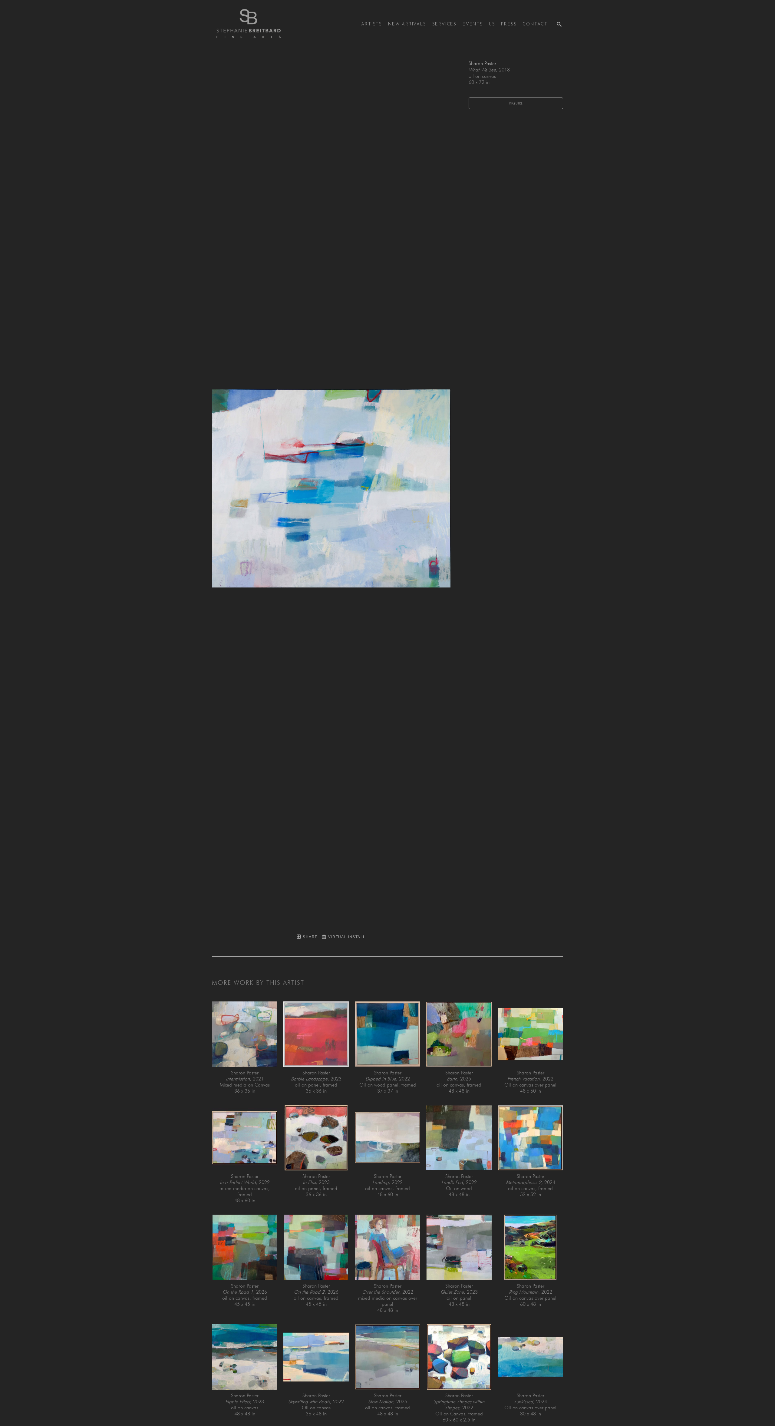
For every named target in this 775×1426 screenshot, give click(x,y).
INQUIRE (516, 103)
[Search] (559, 24)
